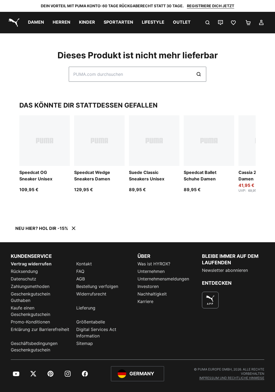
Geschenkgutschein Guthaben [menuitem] (30, 297)
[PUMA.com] (13, 22)
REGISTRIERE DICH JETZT (210, 5)
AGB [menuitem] (80, 278)
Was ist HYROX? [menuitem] (154, 263)
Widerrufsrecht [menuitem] (91, 294)
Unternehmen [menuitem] (151, 271)
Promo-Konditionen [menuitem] (30, 322)
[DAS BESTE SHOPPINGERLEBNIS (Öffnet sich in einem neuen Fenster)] (210, 300)
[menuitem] (36, 22)
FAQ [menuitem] (80, 271)
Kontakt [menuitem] (84, 263)
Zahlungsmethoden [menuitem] (30, 286)
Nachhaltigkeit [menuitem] (152, 294)
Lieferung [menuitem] (85, 308)
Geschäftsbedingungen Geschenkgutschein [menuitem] (34, 346)
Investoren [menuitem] (148, 286)
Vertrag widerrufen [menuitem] (31, 263)
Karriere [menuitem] (145, 301)
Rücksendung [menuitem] (24, 271)
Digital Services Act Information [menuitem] (96, 332)
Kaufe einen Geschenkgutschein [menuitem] (30, 311)
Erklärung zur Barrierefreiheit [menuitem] (40, 329)
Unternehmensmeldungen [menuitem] (163, 278)
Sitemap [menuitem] (84, 343)
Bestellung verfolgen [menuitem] (97, 286)
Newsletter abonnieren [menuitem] (225, 270)
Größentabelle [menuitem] (90, 322)
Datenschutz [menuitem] (23, 278)
